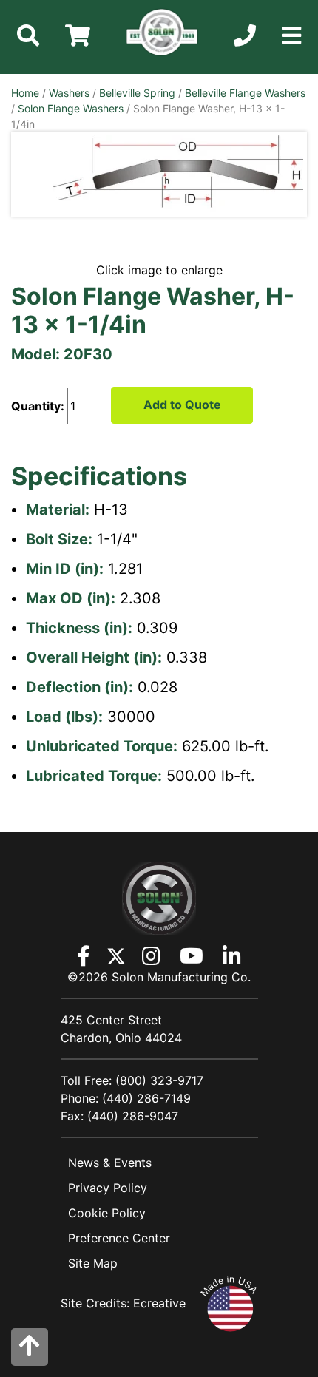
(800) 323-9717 (159, 1080)
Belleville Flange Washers (245, 93)
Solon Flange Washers (71, 108)
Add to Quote (182, 404)
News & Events (110, 1162)
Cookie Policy (107, 1212)
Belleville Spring (137, 93)
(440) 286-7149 (146, 1098)
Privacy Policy (107, 1187)
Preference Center (119, 1238)
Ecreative (159, 1303)
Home (25, 93)
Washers (69, 93)
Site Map (93, 1263)
